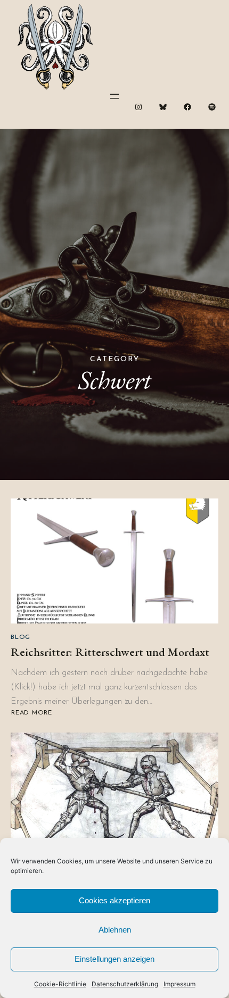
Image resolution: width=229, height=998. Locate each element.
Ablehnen (115, 929)
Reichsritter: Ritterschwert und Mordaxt (110, 652)
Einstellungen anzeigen (114, 958)
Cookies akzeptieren (114, 900)
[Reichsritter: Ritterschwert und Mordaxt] (114, 560)
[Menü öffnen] (114, 96)
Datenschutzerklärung (125, 984)
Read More (33, 713)
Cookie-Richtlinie (60, 984)
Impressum (179, 984)
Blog (20, 637)
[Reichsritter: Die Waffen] (114, 795)
